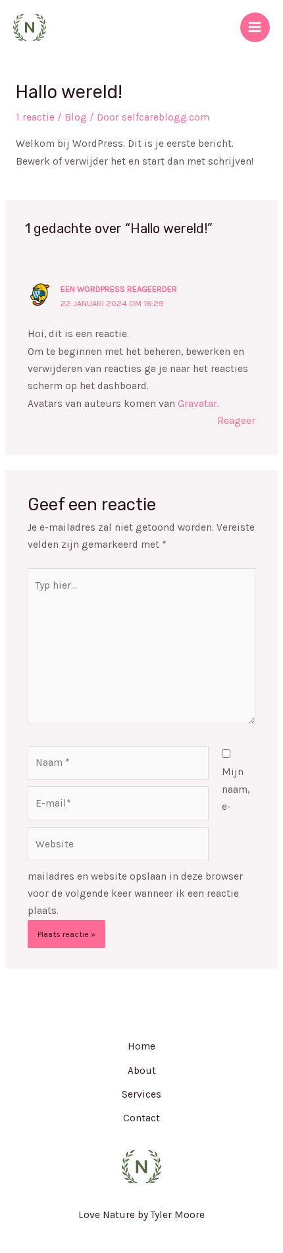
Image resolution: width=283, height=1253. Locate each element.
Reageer (236, 421)
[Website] (118, 847)
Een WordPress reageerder (119, 289)
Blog (75, 117)
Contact (141, 1118)
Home (141, 1046)
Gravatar (197, 404)
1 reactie (35, 117)
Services (141, 1094)
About (142, 1071)
